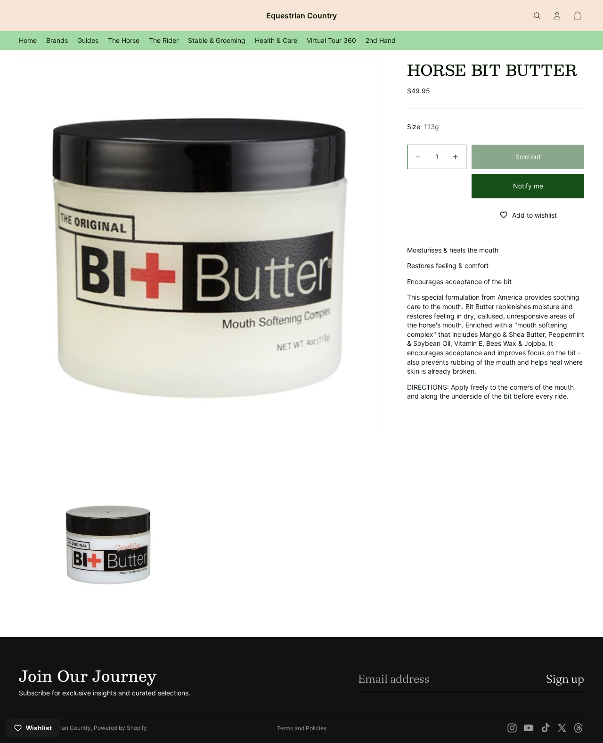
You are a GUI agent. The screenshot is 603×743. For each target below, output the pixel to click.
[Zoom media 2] (109, 540)
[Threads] (578, 728)
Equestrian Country (66, 727)
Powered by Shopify (120, 727)
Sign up (565, 679)
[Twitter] (562, 728)
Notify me (528, 186)
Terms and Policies (301, 728)
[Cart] (577, 15)
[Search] (537, 15)
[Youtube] (528, 728)
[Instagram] (512, 728)
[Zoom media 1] (201, 245)
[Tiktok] (545, 728)
